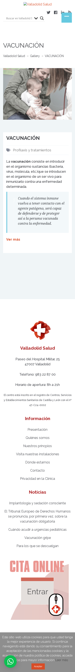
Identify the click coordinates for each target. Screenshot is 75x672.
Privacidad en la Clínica (37, 479)
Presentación (38, 430)
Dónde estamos (37, 462)
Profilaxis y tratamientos (32, 150)
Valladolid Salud (14, 56)
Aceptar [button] (38, 666)
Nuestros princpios (37, 446)
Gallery (35, 56)
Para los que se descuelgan (37, 546)
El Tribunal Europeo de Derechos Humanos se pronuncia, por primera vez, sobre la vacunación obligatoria (37, 516)
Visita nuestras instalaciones (37, 454)
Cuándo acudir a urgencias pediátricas (37, 530)
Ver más (13, 239)
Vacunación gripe (37, 538)
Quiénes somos (38, 438)
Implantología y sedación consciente (37, 503)
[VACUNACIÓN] (37, 94)
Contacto (37, 470)
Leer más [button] (61, 660)
